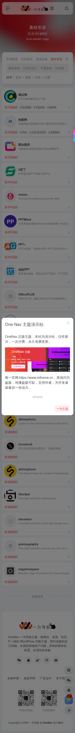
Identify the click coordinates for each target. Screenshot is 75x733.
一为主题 (62, 408)
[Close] (68, 323)
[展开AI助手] (73, 135)
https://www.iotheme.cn (36, 377)
